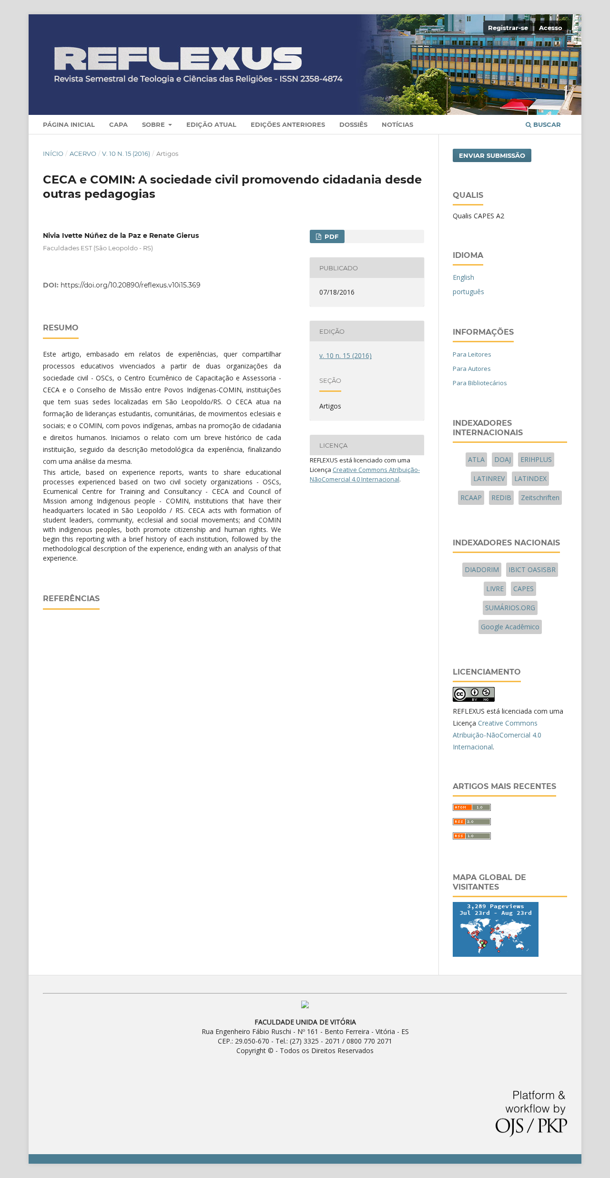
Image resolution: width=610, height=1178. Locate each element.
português (468, 291)
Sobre (154, 124)
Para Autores (472, 368)
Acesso (550, 27)
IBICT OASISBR (532, 569)
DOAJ (502, 459)
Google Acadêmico (510, 626)
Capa (118, 124)
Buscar (546, 124)
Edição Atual (211, 124)
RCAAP (471, 497)
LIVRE (495, 588)
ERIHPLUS (536, 459)
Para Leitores (472, 354)
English (463, 277)
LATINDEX (530, 478)
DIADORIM (482, 569)
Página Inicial (69, 124)
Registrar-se (508, 27)
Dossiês (353, 124)
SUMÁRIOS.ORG (510, 607)
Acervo (83, 153)
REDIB (501, 497)
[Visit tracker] (496, 954)
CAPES (523, 588)
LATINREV (489, 478)
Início (53, 153)
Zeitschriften (540, 497)
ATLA (476, 459)
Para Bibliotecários (480, 383)
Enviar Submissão (492, 155)
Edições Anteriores (288, 124)
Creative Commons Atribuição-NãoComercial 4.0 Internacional (497, 734)
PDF (330, 236)
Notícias (397, 124)
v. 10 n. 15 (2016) (126, 153)
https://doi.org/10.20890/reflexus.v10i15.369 (131, 285)
